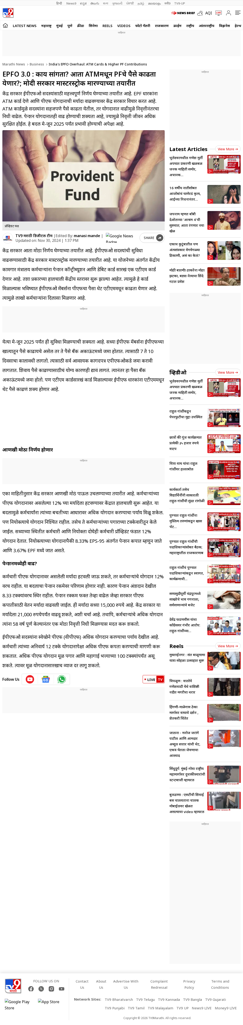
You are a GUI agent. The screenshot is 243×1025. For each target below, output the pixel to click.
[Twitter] (41, 989)
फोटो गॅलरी (142, 25)
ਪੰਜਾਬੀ (130, 3)
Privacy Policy (189, 984)
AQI (208, 13)
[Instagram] (51, 989)
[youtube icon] (30, 679)
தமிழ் (141, 3)
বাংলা (105, 3)
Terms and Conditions (220, 984)
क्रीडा (80, 25)
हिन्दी (59, 3)
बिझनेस (224, 25)
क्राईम (177, 25)
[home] (5, 25)
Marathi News (13, 64)
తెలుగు (94, 3)
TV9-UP (179, 3)
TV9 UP (182, 1008)
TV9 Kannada (169, 999)
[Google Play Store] (19, 1005)
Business (36, 64)
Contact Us (82, 984)
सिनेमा (93, 25)
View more (226, 149)
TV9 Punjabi (115, 1008)
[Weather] (201, 13)
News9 (71, 3)
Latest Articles (188, 148)
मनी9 (167, 3)
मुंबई (59, 25)
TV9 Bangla (192, 999)
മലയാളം (154, 3)
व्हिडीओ (178, 372)
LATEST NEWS (25, 25)
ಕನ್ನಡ (83, 3)
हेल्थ (238, 25)
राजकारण (162, 25)
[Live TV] (217, 13)
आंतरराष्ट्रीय (206, 25)
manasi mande (87, 235)
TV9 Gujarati (215, 999)
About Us (101, 984)
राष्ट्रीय (190, 25)
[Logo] (8, 13)
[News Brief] (183, 13)
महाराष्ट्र (46, 25)
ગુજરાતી (117, 3)
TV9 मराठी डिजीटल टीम (33, 235)
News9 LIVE (202, 1008)
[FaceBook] (31, 989)
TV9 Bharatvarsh (119, 999)
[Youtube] (61, 989)
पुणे (69, 25)
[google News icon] (46, 679)
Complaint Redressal (159, 984)
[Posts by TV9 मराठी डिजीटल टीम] (7, 238)
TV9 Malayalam (160, 1008)
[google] (122, 238)
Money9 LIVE (226, 1008)
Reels (107, 25)
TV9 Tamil (136, 1008)
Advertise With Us (125, 984)
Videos (124, 25)
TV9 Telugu (145, 999)
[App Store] (52, 1005)
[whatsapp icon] (62, 679)
